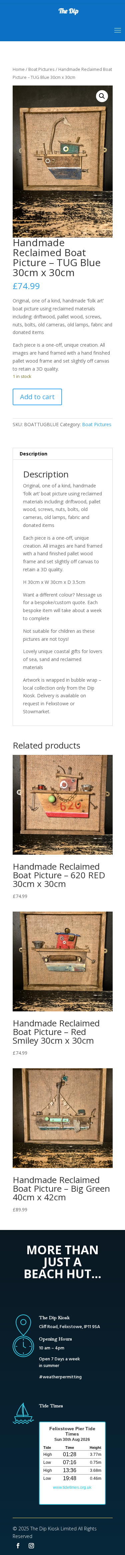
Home (19, 69)
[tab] (62, 454)
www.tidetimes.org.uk (72, 1487)
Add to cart (37, 396)
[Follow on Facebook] (18, 1545)
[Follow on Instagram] (31, 1545)
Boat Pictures (41, 69)
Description (33, 453)
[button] (102, 96)
